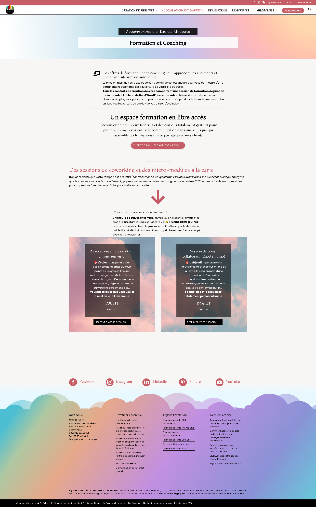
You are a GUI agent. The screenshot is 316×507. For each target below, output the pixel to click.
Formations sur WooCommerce (172, 434)
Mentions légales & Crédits (32, 503)
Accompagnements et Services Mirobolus (158, 31)
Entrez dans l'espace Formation (156, 145)
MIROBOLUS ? (265, 10)
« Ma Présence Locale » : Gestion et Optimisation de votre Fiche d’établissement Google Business (131, 443)
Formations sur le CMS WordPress (174, 421)
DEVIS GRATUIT (304, 3)
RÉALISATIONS (217, 10)
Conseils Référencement (176, 444)
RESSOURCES (240, 10)
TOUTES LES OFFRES (126, 463)
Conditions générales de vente (106, 503)
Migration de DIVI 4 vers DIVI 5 (225, 463)
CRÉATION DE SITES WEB (138, 10)
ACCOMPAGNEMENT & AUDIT (181, 10)
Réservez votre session (111, 322)
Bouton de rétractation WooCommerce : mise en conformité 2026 (223, 448)
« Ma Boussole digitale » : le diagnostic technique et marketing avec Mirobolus (130, 431)
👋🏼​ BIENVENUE (274, 3)
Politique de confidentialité (67, 503)
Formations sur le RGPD (175, 448)
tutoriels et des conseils (158, 125)
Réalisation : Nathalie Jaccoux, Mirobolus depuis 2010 (160, 503)
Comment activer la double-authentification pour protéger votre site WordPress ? (225, 435)
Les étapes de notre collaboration (126, 421)
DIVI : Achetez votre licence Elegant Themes (224, 457)
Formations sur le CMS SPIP (177, 439)
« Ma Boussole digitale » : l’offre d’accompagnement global (130, 456)
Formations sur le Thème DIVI (178, 427)
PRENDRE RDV (293, 10)
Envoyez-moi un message (83, 439)
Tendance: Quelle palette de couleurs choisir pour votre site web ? (225, 423)
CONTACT (289, 3)
